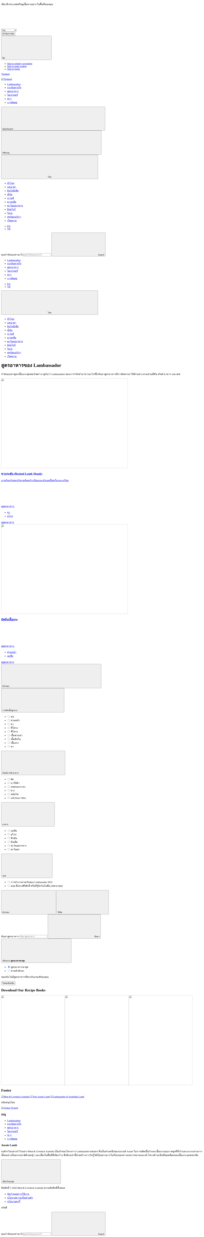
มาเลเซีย (11, 202)
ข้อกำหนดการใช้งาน (18, 1194)
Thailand (5, 74)
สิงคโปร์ (11, 209)
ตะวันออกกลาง (15, 205)
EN (8, 226)
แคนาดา (11, 187)
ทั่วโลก (10, 183)
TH (8, 229)
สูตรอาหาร (13, 267)
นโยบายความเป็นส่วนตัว (20, 1197)
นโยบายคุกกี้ (13, 1201)
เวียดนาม (12, 220)
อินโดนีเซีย (13, 190)
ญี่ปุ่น (9, 194)
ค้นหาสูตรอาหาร (10, 936)
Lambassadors (14, 260)
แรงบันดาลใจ (14, 263)
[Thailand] (6, 79)
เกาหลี (10, 198)
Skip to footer (13, 69)
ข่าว (9, 274)
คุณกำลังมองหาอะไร (12, 254)
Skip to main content (17, 66)
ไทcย (9, 213)
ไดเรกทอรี (12, 271)
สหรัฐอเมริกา (14, 217)
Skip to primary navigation (19, 63)
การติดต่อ (12, 278)
